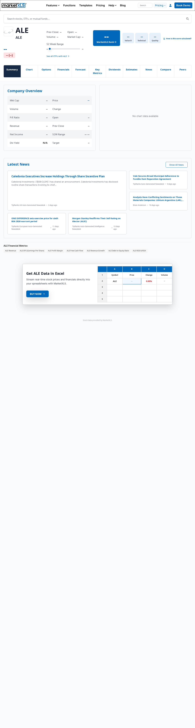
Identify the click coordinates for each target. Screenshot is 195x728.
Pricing (100, 5)
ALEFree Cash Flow (75, 250)
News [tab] (148, 69)
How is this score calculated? (178, 38)
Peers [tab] (182, 69)
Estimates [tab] (131, 69)
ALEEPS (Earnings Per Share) (32, 250)
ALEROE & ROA (139, 250)
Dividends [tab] (114, 69)
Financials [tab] (63, 69)
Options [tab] (46, 69)
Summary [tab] (12, 69)
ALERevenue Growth (96, 250)
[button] (53, 5)
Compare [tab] (165, 69)
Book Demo (183, 5)
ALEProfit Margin (55, 250)
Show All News (176, 164)
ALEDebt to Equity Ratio (118, 250)
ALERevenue (10, 250)
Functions (69, 5)
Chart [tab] (29, 69)
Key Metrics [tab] (97, 71)
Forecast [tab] (80, 69)
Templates (85, 5)
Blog (123, 5)
